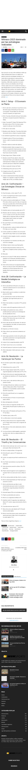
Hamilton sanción (13, 527)
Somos (3, 695)
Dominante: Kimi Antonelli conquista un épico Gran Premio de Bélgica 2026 (16, 595)
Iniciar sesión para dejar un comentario (14, 610)
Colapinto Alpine (19, 525)
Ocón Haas (11, 529)
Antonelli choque (11, 525)
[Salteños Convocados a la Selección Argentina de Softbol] (4, 638)
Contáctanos (4, 697)
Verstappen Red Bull (14, 530)
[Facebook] (2, 50)
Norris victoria (5, 529)
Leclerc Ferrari (20, 527)
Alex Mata (5, 47)
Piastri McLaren (18, 529)
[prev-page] (2, 601)
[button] (2, 31)
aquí (7, 97)
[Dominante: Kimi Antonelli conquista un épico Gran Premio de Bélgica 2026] (5, 595)
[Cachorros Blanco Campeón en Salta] (5, 631)
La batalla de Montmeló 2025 (21, 548)
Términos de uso (5, 699)
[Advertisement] (14, 15)
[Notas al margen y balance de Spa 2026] (5, 581)
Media (2, 705)
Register (3, 703)
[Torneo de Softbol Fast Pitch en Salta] (5, 644)
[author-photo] (14, 563)
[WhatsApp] (12, 50)
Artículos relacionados (7, 576)
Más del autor (17, 576)
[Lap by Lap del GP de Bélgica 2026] (5, 588)
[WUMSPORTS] (14, 659)
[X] (6, 50)
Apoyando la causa (14, 669)
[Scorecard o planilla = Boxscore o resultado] (4, 678)
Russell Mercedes (5, 530)
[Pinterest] (9, 50)
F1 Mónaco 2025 (5, 527)
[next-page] (5, 601)
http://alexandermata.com (14, 567)
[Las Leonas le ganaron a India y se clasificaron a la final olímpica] (5, 685)
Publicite (3, 701)
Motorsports (7, 34)
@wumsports (14, 620)
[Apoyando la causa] (4, 671)
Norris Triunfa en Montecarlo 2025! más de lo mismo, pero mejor (7, 549)
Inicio (2, 34)
